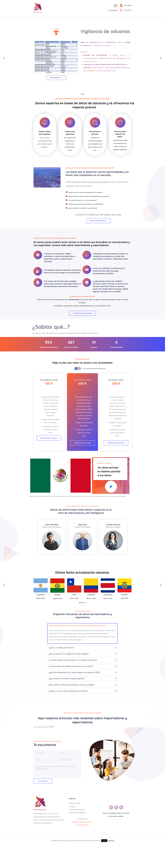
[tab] (66, 368)
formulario (86, 496)
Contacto (72, 806)
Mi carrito (127, 10)
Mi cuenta (127, 5)
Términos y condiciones (77, 813)
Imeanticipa (113, 10)
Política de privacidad (77, 810)
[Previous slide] (4, 58)
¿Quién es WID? (74, 803)
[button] (115, 5)
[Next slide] (160, 58)
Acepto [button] (104, 840)
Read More (111, 840)
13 (89, 75)
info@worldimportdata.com (82, 822)
